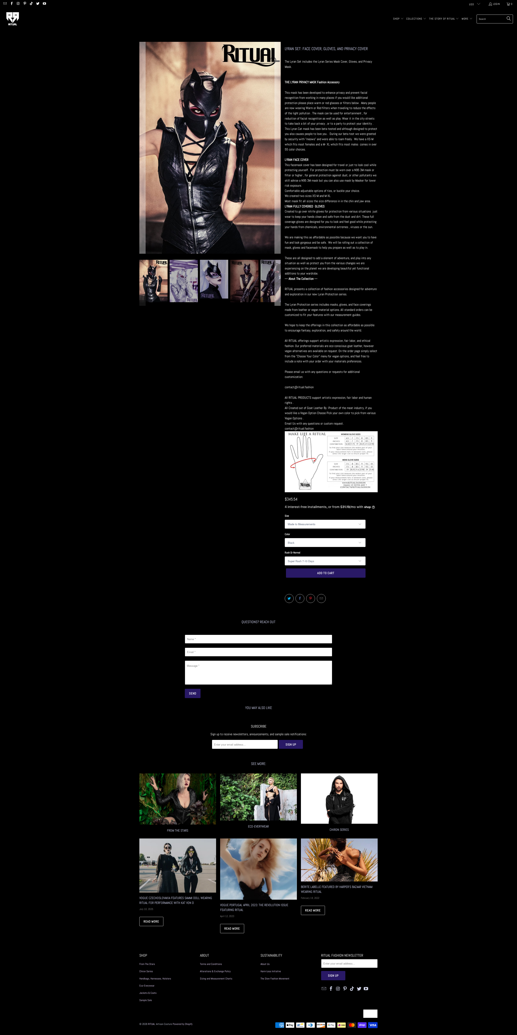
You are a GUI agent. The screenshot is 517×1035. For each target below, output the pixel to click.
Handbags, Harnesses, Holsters (155, 978)
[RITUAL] (12, 19)
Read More (151, 921)
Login (496, 4)
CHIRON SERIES (339, 803)
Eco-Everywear (258, 803)
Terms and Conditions (211, 964)
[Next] (277, 148)
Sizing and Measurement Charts (216, 978)
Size (287, 516)
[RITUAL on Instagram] (18, 4)
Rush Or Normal (292, 552)
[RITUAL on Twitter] (37, 4)
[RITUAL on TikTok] (31, 4)
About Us (265, 964)
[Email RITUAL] (5, 4)
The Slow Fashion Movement (275, 978)
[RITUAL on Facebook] (11, 4)
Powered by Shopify (182, 1024)
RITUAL (151, 1024)
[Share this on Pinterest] (310, 598)
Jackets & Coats (148, 993)
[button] (398, 19)
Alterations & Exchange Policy (215, 971)
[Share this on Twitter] (289, 598)
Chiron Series (146, 971)
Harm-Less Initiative (271, 971)
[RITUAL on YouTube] (44, 4)
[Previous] (142, 148)
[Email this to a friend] (321, 598)
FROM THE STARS (177, 803)
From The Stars (147, 964)
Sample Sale (145, 1000)
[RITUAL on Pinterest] (24, 4)
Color (287, 534)
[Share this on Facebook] (299, 598)
